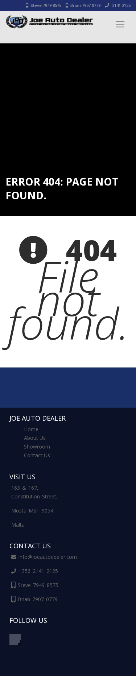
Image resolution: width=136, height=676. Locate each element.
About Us (35, 437)
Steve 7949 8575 (45, 5)
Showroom (37, 446)
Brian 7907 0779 (85, 5)
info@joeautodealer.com (47, 556)
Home (31, 429)
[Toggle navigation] (120, 24)
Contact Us (37, 455)
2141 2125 (121, 5)
